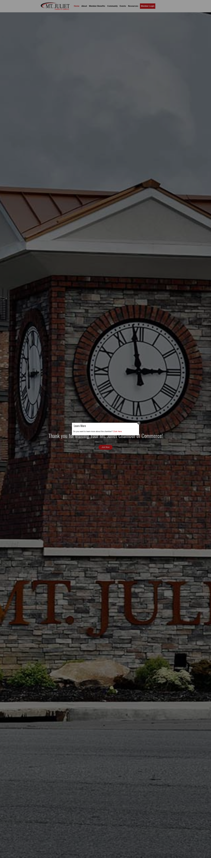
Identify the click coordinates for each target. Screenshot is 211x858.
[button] (138, 423)
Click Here (117, 431)
